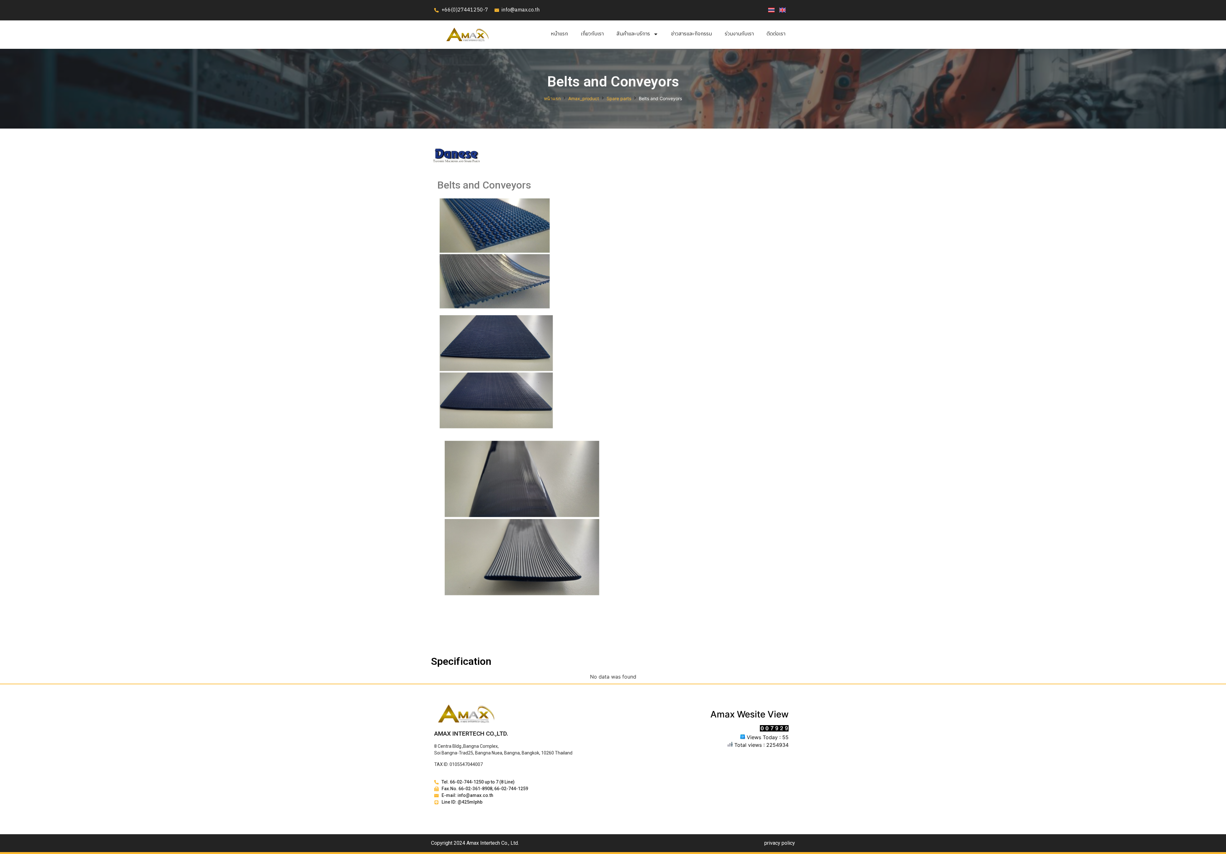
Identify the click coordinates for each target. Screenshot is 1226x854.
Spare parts (619, 98)
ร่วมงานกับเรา (739, 34)
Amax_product (583, 98)
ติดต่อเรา (776, 34)
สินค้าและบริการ (633, 34)
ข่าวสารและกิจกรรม (691, 34)
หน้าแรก (559, 34)
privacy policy (779, 843)
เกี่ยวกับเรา (592, 34)
